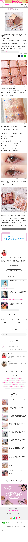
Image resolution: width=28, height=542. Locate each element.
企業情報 (3, 526)
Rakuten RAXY (7, 5)
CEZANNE (20, 299)
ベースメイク (18, 319)
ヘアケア (3, 326)
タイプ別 (20, 388)
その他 (16, 329)
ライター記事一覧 (14, 265)
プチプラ (21, 384)
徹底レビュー (5, 382)
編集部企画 (19, 378)
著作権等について (18, 526)
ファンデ (7, 388)
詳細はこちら (14, 229)
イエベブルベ (14, 299)
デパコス (22, 386)
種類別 (12, 288)
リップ (24, 382)
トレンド (18, 382)
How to (3, 288)
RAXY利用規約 (9, 513)
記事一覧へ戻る (14, 271)
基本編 (18, 380)
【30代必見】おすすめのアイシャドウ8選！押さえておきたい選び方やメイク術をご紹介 (14, 239)
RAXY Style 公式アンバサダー (7, 51)
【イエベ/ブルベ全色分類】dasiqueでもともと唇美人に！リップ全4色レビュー (14, 235)
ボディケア (17, 322)
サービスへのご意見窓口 (16, 513)
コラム (2, 329)
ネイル (16, 326)
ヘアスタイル (7, 384)
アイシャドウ (16, 51)
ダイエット (16, 386)
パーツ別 (7, 288)
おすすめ (13, 378)
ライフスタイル (14, 388)
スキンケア (3, 319)
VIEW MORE (14, 371)
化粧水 (11, 386)
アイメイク (8, 50)
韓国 (22, 380)
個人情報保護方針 (10, 526)
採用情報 (24, 526)
